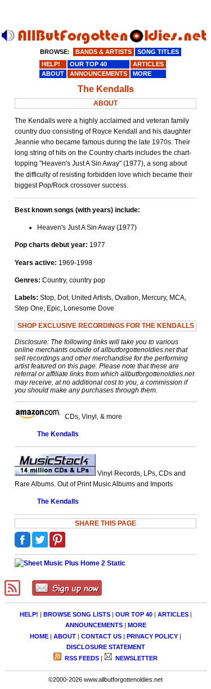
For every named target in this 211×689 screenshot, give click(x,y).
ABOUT (64, 636)
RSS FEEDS (81, 658)
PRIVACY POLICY (152, 636)
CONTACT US (101, 636)
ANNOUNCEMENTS (94, 625)
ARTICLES (173, 614)
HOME (39, 636)
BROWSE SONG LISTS (76, 614)
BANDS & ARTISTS (103, 51)
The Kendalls (58, 434)
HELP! (29, 614)
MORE (137, 625)
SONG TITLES (158, 51)
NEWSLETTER (136, 658)
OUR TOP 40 (133, 614)
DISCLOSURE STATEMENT (105, 647)
